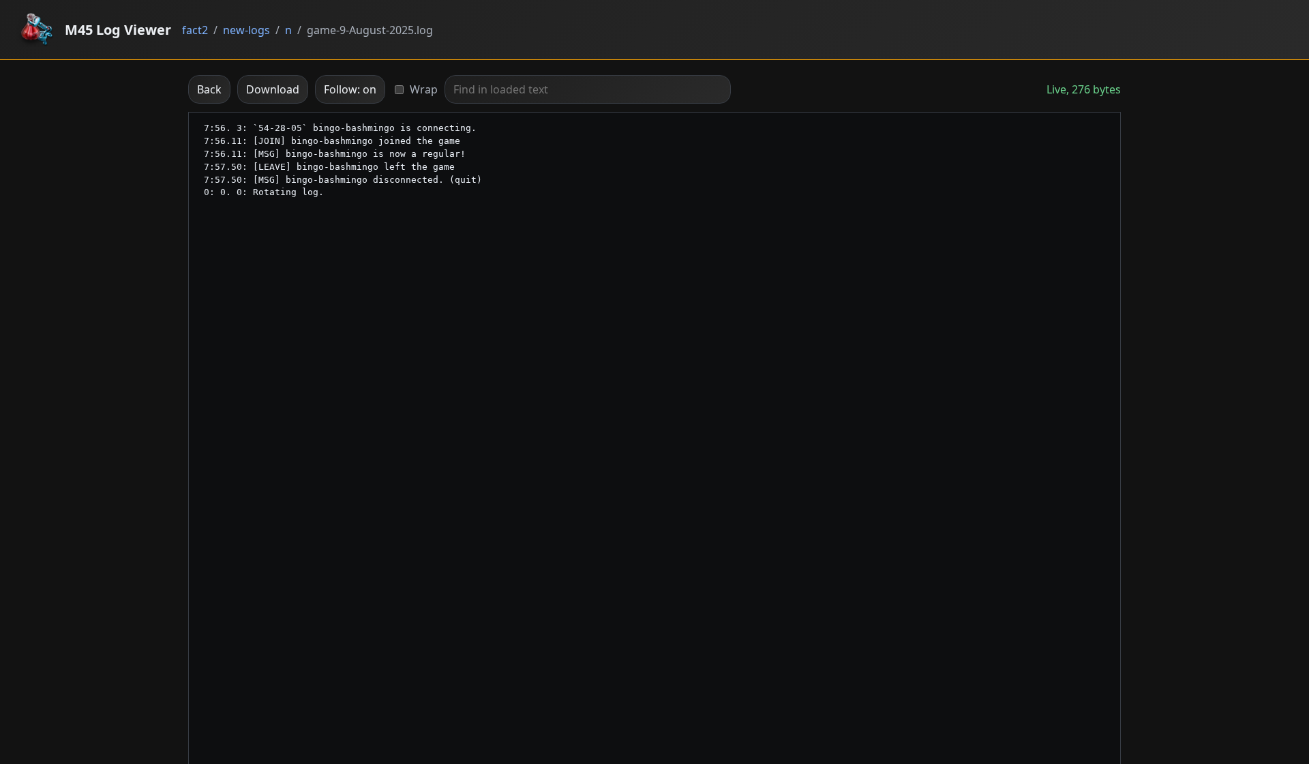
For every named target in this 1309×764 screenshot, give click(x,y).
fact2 (195, 30)
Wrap (424, 89)
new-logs (246, 30)
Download (272, 89)
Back (209, 89)
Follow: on (350, 89)
